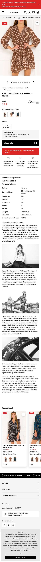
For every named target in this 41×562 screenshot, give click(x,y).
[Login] (29, 12)
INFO (29, 550)
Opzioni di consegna (10, 136)
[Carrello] (37, 12)
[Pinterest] (9, 525)
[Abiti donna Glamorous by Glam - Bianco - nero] (5, 459)
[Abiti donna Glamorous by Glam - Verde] (15, 459)
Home (4, 88)
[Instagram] (13, 525)
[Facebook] (4, 525)
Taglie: (4, 121)
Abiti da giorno (8, 90)
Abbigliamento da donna (15, 88)
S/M (5, 464)
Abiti (26, 88)
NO (20, 553)
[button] (39, 4)
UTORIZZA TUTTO (20, 557)
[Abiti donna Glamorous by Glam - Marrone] (10, 459)
